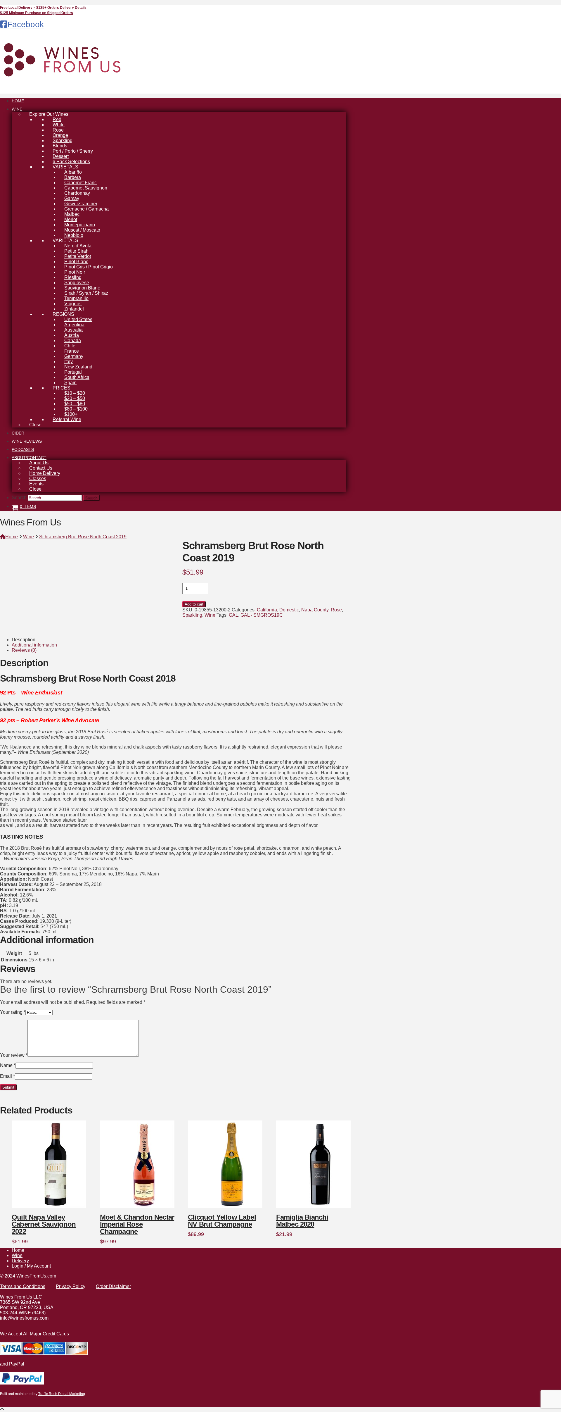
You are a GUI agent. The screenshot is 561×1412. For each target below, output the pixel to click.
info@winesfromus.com (24, 1318)
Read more (205, 1198)
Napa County (314, 609)
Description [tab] (23, 639)
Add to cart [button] (29, 1198)
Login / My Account (31, 1265)
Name (7, 1065)
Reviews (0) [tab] (24, 650)
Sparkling (192, 615)
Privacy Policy (70, 1286)
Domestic (289, 609)
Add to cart (194, 604)
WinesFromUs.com (36, 1275)
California (267, 609)
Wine (210, 615)
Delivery (20, 1260)
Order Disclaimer (113, 1286)
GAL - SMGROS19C (261, 615)
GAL (233, 615)
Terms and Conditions (22, 1286)
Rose (336, 609)
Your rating (12, 1012)
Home (18, 1250)
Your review (13, 1055)
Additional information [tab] (34, 644)
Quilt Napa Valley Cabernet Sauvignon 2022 (44, 1224)
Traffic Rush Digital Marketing (61, 1394)
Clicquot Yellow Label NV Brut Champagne (222, 1220)
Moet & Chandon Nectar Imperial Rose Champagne (137, 1224)
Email (7, 1076)
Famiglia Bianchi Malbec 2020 (302, 1220)
